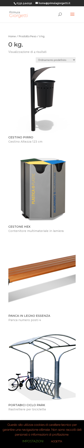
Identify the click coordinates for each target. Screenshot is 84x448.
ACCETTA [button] (56, 441)
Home (12, 36)
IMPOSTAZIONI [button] (32, 441)
